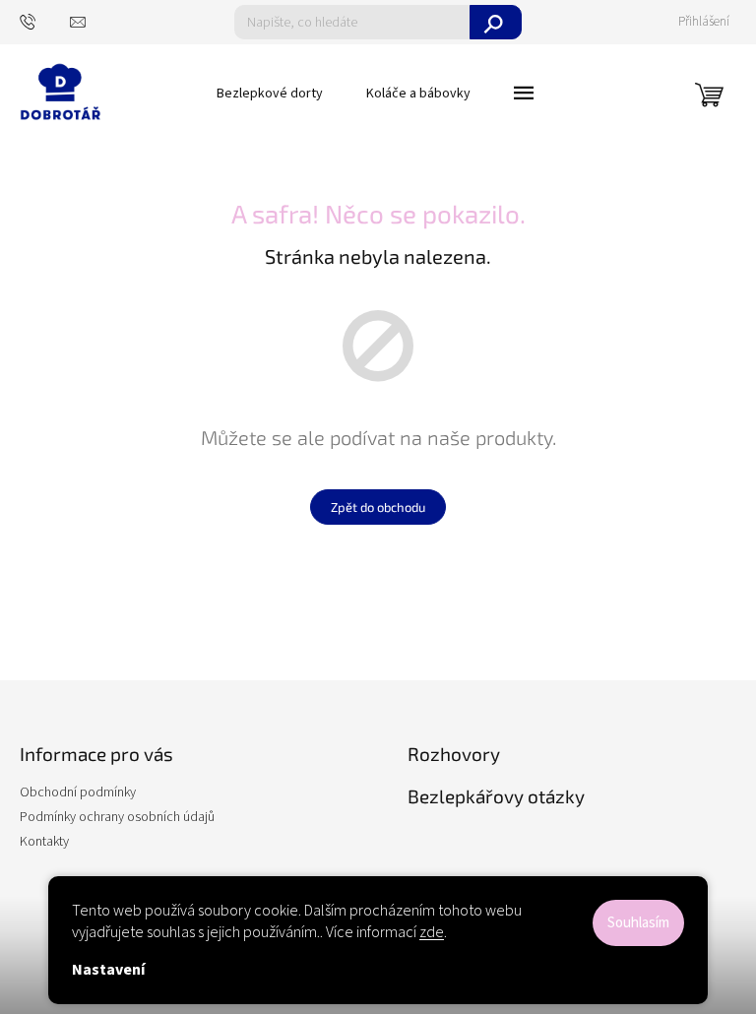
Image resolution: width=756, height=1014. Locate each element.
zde (431, 932)
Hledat (496, 22)
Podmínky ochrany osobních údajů (117, 817)
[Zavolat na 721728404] (45, 21)
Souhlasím (638, 923)
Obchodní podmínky (78, 792)
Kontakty (44, 842)
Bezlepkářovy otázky (496, 796)
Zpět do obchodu (378, 507)
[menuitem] (270, 93)
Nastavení (108, 970)
